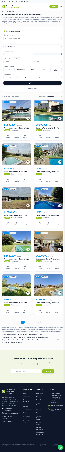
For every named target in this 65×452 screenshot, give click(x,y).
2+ (25, 77)
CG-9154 (7, 130)
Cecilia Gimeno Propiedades (8, 409)
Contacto (25, 413)
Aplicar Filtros (33, 83)
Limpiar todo (32, 88)
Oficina (33, 69)
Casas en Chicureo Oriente (38, 417)
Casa (9, 69)
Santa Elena (39, 393)
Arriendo (47, 54)
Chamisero (46, 217)
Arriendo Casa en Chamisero (12, 342)
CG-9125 (7, 217)
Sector (5, 43)
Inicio (3, 11)
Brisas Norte (39, 413)
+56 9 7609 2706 (8, 2)
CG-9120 (7, 261)
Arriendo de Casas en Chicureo (52, 340)
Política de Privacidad (56, 445)
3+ (39, 77)
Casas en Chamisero (7, 421)
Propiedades (26, 396)
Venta (17, 54)
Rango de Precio (8, 58)
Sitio (44, 69)
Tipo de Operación (8, 51)
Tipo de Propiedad (8, 66)
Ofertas (53, 6)
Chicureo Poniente (17, 174)
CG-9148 (39, 130)
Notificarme (48, 371)
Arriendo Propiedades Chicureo (12, 334)
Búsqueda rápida (8, 35)
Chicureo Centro (47, 261)
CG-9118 (7, 304)
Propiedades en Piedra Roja (11, 340)
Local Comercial (56, 69)
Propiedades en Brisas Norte (31, 340)
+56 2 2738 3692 (22, 2)
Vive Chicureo (27, 409)
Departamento (21, 69)
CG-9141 (39, 173)
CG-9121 (39, 217)
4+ (54, 77)
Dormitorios (7, 74)
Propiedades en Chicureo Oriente (13, 337)
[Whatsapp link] (60, 447)
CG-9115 (39, 304)
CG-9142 (7, 173)
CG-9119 (39, 261)
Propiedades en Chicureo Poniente (37, 337)
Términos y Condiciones (43, 445)
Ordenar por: (42, 96)
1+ (10, 77)
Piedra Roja (15, 130)
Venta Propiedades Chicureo (34, 334)
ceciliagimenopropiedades (11, 413)
